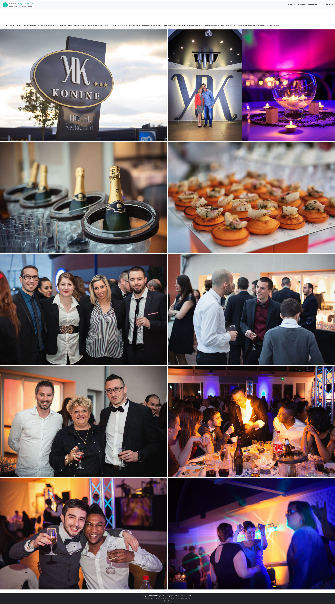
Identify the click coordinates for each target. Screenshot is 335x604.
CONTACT (329, 5)
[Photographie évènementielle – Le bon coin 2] (251, 421)
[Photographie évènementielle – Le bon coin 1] (83, 533)
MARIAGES (291, 5)
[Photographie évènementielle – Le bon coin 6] (83, 197)
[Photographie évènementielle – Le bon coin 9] (83, 85)
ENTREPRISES (312, 5)
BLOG (321, 5)
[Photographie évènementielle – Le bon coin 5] (83, 421)
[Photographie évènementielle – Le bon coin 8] (251, 85)
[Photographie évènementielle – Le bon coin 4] (251, 309)
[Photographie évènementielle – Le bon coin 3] (83, 309)
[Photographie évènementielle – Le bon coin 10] (251, 197)
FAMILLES (301, 5)
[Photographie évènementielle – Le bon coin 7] (251, 533)
